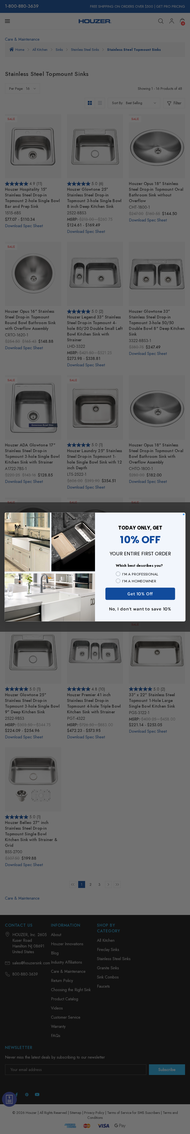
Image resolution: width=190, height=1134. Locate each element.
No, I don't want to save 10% (140, 608)
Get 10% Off (140, 593)
